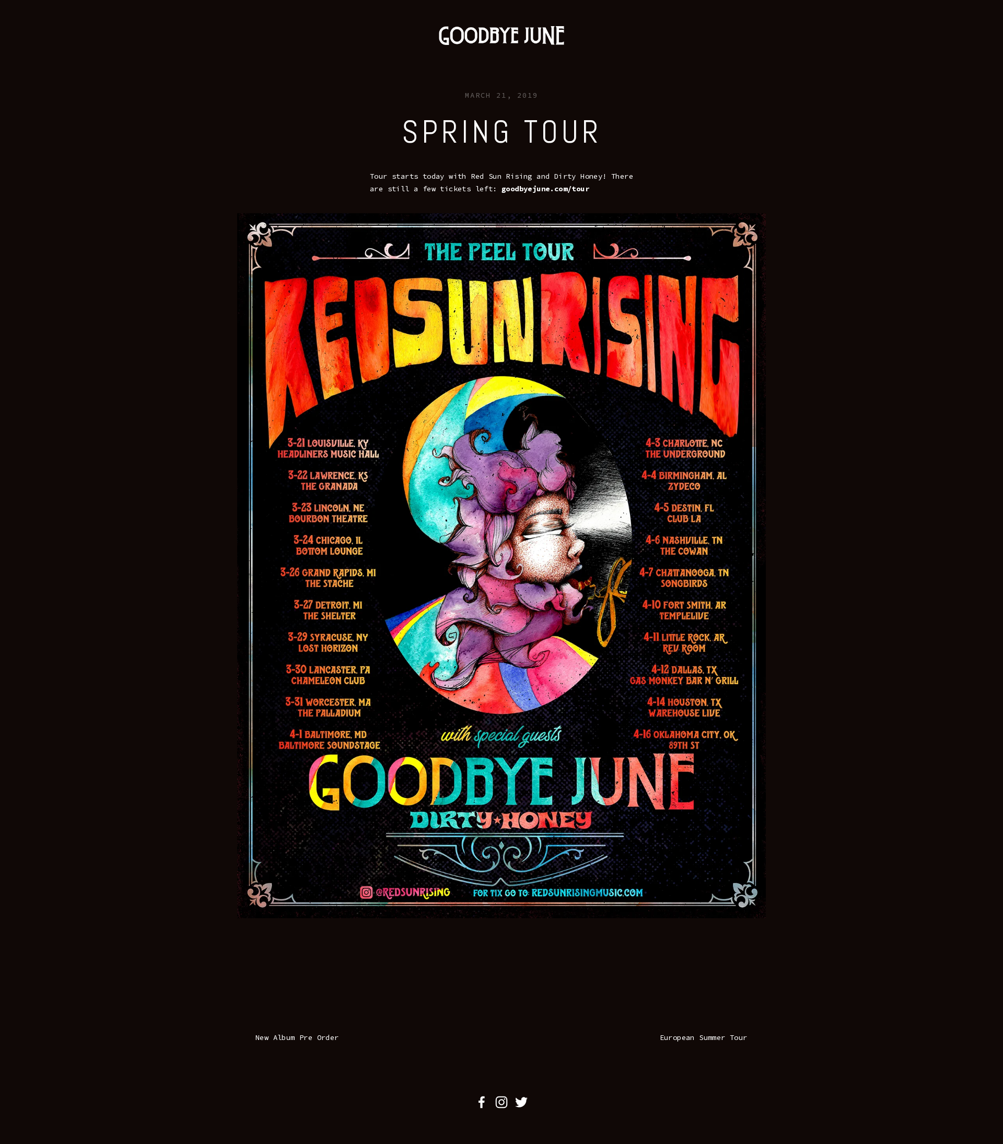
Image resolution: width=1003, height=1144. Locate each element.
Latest (80, 52)
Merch (192, 52)
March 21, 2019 (501, 95)
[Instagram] (501, 1102)
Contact (234, 52)
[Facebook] (481, 1102)
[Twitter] (521, 1102)
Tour (118, 52)
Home (41, 52)
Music (154, 52)
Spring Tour (502, 132)
